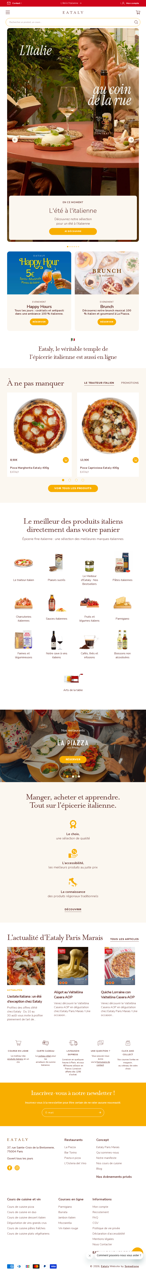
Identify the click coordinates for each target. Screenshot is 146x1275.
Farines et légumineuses (23, 655)
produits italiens (15, 1059)
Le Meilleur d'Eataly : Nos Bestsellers (89, 580)
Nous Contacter (102, 1244)
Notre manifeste (106, 1158)
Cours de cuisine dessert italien (26, 1218)
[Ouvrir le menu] (8, 12)
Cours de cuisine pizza (20, 1207)
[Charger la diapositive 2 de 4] (70, 480)
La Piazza (70, 1147)
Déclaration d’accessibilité (109, 1234)
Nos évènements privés (114, 1177)
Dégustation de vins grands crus (27, 1223)
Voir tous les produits (73, 488)
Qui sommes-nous (107, 1153)
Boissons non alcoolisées (122, 655)
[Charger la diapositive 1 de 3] (67, 776)
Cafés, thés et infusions (89, 655)
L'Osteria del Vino (75, 1163)
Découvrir (73, 909)
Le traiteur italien (99, 383)
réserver (106, 321)
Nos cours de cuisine (109, 1163)
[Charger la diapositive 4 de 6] (74, 247)
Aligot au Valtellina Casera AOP (68, 995)
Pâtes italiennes (122, 580)
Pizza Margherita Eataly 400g (29, 467)
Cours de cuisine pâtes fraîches (26, 1228)
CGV (95, 1223)
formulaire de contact (103, 1063)
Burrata (62, 1212)
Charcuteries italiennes (23, 619)
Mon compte (100, 1207)
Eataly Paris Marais (107, 1147)
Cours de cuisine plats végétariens (28, 1234)
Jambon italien (66, 1218)
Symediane (132, 1266)
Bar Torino (70, 1153)
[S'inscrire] (100, 1112)
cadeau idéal (44, 1056)
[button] (73, 22)
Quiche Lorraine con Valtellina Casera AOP (118, 995)
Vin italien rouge (68, 1228)
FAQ (95, 1218)
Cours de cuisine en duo (21, 1212)
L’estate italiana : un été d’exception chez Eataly (24, 999)
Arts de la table (73, 690)
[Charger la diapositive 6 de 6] (78, 247)
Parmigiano (122, 619)
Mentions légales (103, 1239)
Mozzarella (65, 1223)
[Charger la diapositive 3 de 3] (79, 776)
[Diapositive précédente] (15, 140)
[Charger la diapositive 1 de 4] (63, 480)
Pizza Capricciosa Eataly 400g (99, 467)
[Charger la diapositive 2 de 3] (73, 776)
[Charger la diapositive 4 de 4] (83, 480)
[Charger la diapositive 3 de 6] (72, 247)
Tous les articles (124, 939)
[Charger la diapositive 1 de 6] (67, 246)
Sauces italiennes (56, 619)
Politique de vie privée (106, 1228)
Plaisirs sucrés (56, 580)
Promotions (130, 383)
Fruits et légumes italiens (89, 619)
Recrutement (101, 1212)
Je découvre (73, 231)
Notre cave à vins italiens (56, 655)
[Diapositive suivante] (131, 140)
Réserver (39, 321)
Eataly (105, 1266)
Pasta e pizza (72, 1158)
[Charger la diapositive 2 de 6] (70, 247)
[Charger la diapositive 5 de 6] (76, 247)
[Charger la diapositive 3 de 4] (76, 480)
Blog (99, 1169)
